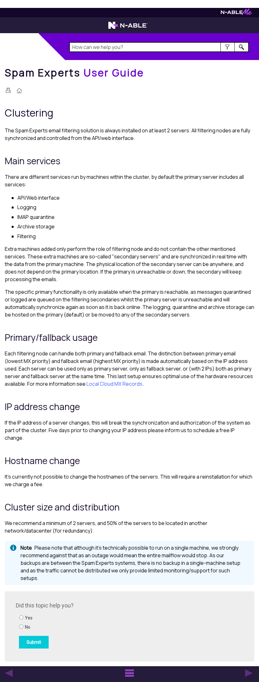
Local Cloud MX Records (114, 383)
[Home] (19, 91)
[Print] (8, 90)
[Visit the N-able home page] (128, 28)
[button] (227, 47)
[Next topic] (249, 673)
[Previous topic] (9, 673)
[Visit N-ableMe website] (236, 13)
